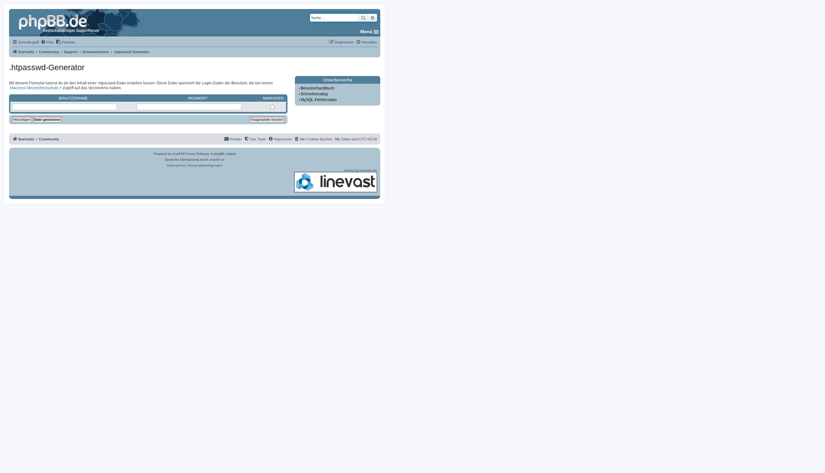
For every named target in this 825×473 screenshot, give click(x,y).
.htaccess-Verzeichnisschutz (33, 88)
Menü (366, 31)
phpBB (177, 154)
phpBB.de (217, 159)
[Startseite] (59, 22)
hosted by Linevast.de (360, 170)
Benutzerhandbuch (317, 88)
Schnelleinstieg (314, 94)
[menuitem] (47, 42)
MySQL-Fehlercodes (319, 100)
